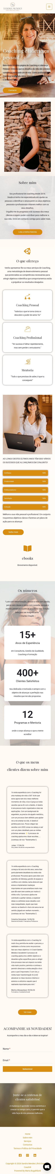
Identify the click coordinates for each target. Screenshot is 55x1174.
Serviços (27, 1141)
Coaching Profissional (27, 337)
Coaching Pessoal (27, 305)
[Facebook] (20, 1155)
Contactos (27, 1145)
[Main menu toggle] (49, 7)
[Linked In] (35, 1155)
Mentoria (27, 370)
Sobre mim (27, 1138)
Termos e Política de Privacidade (28, 1148)
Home (27, 1134)
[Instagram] (27, 1155)
